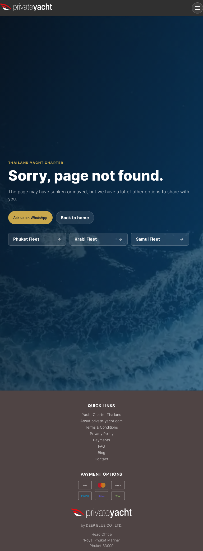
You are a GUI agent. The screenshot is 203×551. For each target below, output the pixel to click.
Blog (101, 453)
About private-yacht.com (101, 421)
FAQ (101, 446)
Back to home (75, 217)
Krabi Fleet (98, 239)
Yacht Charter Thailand (101, 414)
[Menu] (197, 7)
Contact (101, 459)
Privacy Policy (101, 433)
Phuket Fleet (37, 239)
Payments (101, 440)
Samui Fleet (160, 239)
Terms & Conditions (101, 427)
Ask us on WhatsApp (30, 218)
